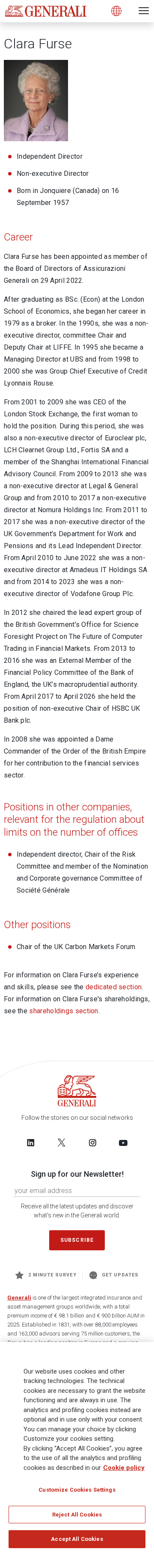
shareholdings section (63, 1011)
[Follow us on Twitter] (61, 1142)
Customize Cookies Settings (76, 1490)
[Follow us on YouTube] (123, 1142)
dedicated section (114, 987)
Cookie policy (124, 1468)
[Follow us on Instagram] (92, 1142)
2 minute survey (52, 1275)
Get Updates (120, 1275)
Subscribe (77, 1240)
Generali (19, 1297)
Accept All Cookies (77, 1539)
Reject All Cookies (77, 1514)
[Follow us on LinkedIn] (30, 1142)
